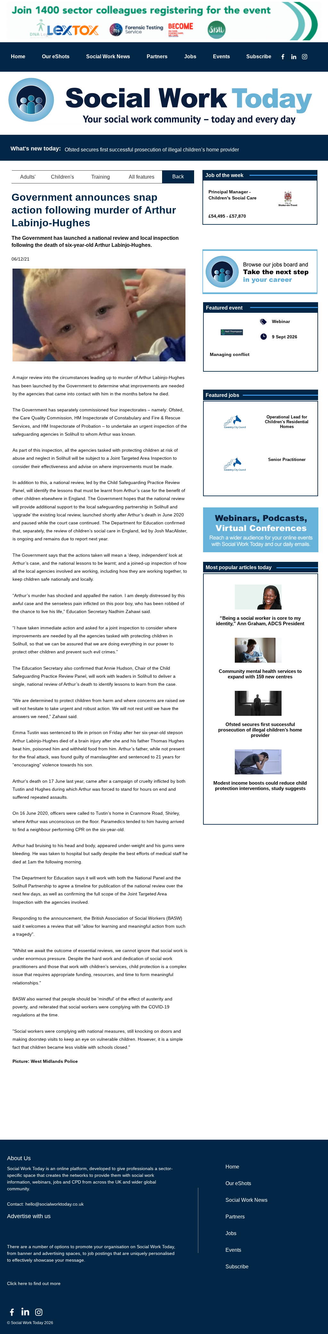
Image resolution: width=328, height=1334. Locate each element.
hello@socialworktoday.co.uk (54, 1204)
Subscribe (237, 1266)
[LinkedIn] (293, 56)
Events (233, 1250)
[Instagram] (304, 56)
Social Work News (246, 1200)
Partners (235, 1216)
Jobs (231, 1233)
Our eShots (238, 1183)
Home (232, 1166)
